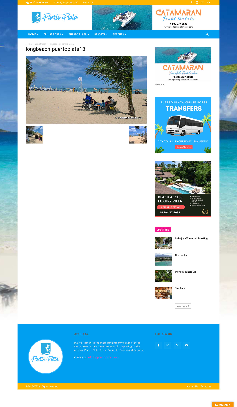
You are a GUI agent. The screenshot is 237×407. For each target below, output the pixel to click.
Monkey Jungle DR (185, 271)
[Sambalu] (163, 293)
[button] (207, 34)
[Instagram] (197, 2)
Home (32, 34)
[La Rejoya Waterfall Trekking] (163, 243)
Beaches (118, 34)
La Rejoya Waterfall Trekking (191, 238)
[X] (202, 2)
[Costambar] (163, 259)
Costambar (181, 255)
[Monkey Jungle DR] (163, 276)
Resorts (99, 34)
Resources (206, 386)
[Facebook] (191, 2)
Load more (182, 305)
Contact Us (88, 2)
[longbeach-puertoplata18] (86, 122)
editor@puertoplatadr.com (103, 357)
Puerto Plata (78, 34)
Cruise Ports (52, 34)
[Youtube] (208, 2)
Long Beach (40, 43)
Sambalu (180, 288)
